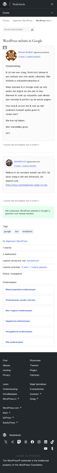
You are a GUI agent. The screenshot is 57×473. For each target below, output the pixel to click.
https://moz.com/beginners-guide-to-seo (26, 185)
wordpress (27, 231)
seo (16, 231)
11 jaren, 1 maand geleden (29, 56)
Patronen (34, 375)
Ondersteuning (10, 389)
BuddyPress (10, 422)
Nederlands (15, 435)
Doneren (35, 394)
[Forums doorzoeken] (32, 29)
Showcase (35, 360)
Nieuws (6, 365)
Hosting (7, 370)
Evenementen (37, 389)
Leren (5, 384)
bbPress (8, 417)
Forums (6, 12)
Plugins (33, 370)
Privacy (6, 375)
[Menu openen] (52, 4)
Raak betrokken (38, 384)
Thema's (34, 365)
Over (5, 360)
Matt (7, 412)
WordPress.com (12, 407)
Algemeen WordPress (23, 20)
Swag (34, 398)
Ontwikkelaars (10, 394)
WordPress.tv (11, 398)
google (7, 231)
